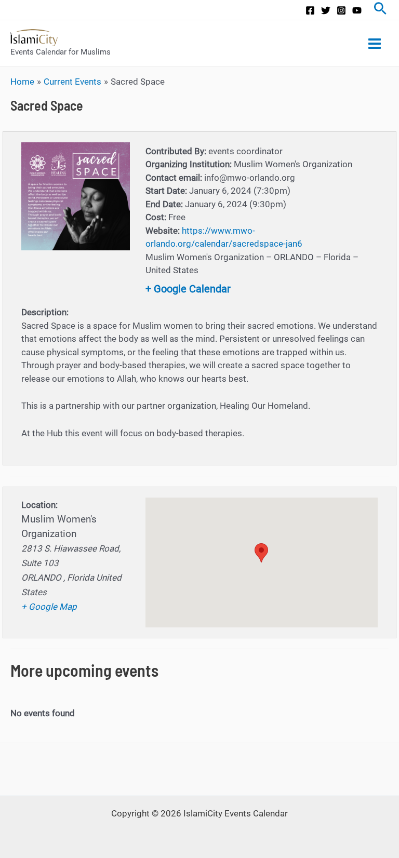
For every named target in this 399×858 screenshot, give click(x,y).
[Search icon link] (380, 10)
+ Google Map (49, 606)
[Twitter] (325, 10)
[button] (261, 553)
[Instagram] (341, 10)
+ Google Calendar (188, 289)
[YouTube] (357, 10)
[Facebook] (310, 10)
